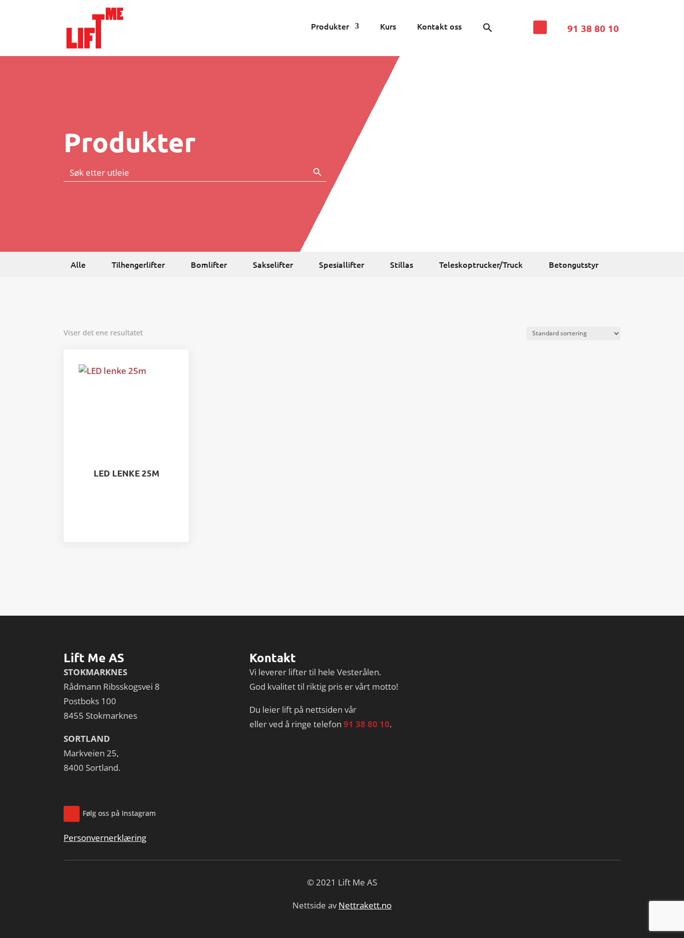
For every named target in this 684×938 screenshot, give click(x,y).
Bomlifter (209, 265)
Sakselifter (273, 265)
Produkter (330, 27)
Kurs (388, 27)
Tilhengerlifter (138, 265)
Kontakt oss (439, 27)
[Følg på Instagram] (72, 814)
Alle (78, 265)
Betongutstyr (573, 265)
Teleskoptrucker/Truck (481, 265)
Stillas (401, 265)
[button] (488, 30)
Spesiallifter (341, 265)
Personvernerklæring (105, 837)
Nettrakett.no (365, 905)
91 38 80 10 (593, 28)
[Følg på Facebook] (540, 27)
